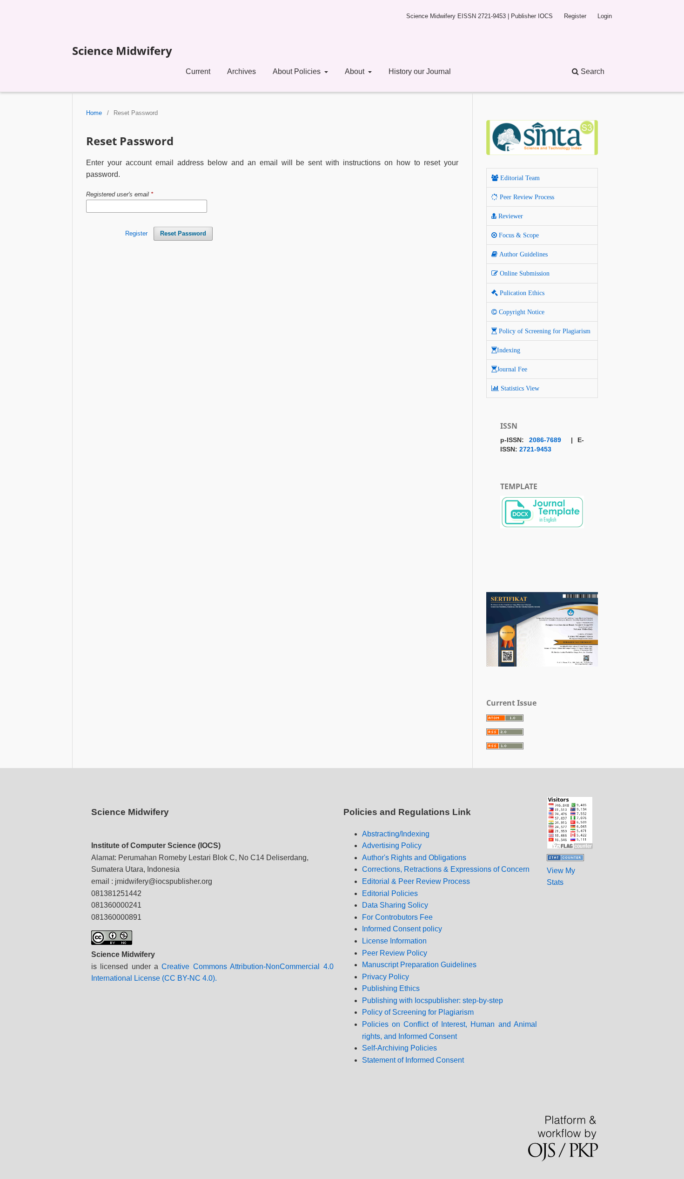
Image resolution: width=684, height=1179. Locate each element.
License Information (394, 941)
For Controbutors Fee (397, 917)
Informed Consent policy (402, 929)
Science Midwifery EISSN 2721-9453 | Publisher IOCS (479, 16)
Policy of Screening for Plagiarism (418, 1012)
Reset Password (183, 233)
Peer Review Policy (394, 953)
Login (604, 16)
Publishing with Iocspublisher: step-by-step (432, 1000)
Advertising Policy (392, 845)
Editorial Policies (390, 893)
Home (94, 112)
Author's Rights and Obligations (414, 858)
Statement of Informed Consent (413, 1060)
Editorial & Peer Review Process (416, 881)
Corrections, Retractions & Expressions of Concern (446, 869)
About (355, 71)
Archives (241, 71)
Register (575, 16)
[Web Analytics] (565, 858)
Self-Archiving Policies (399, 1048)
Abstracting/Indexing (395, 834)
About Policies (297, 71)
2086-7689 (545, 440)
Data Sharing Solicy (395, 905)
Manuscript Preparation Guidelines (419, 965)
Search (591, 71)
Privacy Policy (385, 977)
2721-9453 (535, 449)
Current (198, 71)
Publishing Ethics (391, 988)
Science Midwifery (122, 50)
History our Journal (420, 71)
